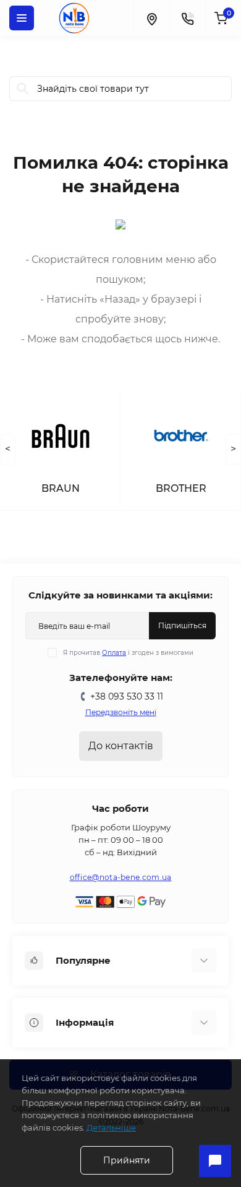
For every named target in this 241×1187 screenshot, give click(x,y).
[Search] (22, 88)
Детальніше (111, 1127)
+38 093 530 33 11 (126, 696)
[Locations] (151, 18)
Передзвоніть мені (120, 712)
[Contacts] (187, 18)
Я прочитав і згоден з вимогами (128, 653)
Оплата (114, 653)
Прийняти (126, 1160)
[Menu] (21, 18)
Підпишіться (182, 625)
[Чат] (215, 1161)
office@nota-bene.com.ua (121, 877)
